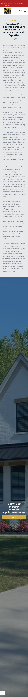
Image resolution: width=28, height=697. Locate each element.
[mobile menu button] (25, 11)
